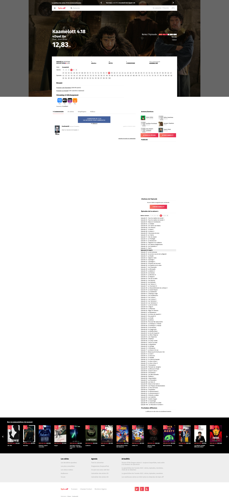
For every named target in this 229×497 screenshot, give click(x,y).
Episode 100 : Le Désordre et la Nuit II (152, 404)
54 (96, 75)
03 (68, 73)
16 (103, 73)
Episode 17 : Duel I (146, 248)
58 (107, 75)
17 (106, 73)
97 (101, 78)
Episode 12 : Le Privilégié (148, 239)
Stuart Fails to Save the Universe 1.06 (130, 3)
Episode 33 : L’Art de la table (149, 278)
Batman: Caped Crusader (43, 446)
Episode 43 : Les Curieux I (148, 297)
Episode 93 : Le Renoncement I (150, 391)
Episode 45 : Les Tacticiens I (149, 301)
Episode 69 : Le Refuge (147, 346)
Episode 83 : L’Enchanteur (148, 372)
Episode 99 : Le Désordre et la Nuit (151, 403)
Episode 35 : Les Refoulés (148, 282)
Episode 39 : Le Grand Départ (149, 290)
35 (154, 73)
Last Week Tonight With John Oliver (199, 446)
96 (98, 78)
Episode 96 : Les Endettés (148, 397)
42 (63, 75)
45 (71, 75)
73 (147, 75)
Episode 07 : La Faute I (147, 229)
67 (131, 75)
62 (117, 75)
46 (74, 75)
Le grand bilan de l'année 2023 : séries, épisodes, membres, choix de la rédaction (142, 469)
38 (162, 73)
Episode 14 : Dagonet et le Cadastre (151, 242)
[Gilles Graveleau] (161, 116)
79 (163, 75)
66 (128, 75)
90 (82, 78)
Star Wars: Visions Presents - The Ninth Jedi (76, 447)
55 (98, 75)
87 (74, 78)
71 (141, 75)
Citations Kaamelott (158, 206)
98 (103, 78)
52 (90, 75)
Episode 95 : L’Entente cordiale (150, 395)
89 (79, 78)
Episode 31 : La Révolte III (148, 275)
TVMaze (69, 496)
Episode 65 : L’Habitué (147, 339)
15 (101, 73)
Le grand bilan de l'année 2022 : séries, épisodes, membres (142, 473)
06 (77, 73)
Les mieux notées (67, 470)
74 (150, 75)
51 (88, 75)
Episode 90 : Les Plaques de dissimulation (153, 386)
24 (125, 73)
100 (109, 78)
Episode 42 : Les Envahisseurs (149, 295)
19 (111, 73)
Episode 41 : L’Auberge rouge (149, 293)
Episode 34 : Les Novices (148, 280)
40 (168, 73)
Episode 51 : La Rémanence (148, 312)
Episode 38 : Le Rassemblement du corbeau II (154, 288)
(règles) (174, 40)
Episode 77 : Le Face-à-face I (149, 361)
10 (87, 73)
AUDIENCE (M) (153, 63)
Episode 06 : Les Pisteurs (148, 227)
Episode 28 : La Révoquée (148, 269)
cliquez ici (94, 123)
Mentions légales (101, 489)
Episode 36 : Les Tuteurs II (148, 284)
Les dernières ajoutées (69, 462)
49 (82, 75)
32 (146, 73)
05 (74, 73)
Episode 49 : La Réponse (148, 308)
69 (136, 75)
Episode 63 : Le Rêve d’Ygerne (149, 335)
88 (77, 78)
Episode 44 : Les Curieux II (148, 299)
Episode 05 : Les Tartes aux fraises (151, 225)
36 (157, 73)
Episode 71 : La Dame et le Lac (149, 350)
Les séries (65, 459)
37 (160, 73)
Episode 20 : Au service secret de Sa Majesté (153, 254)
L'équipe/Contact (86, 489)
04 (71, 73)
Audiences (64, 473)
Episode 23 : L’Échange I (147, 260)
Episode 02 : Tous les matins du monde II (153, 220)
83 (63, 78)
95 (95, 78)
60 (112, 75)
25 (127, 73)
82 (171, 75)
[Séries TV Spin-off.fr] (62, 8)
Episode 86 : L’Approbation (148, 378)
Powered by (59, 106)
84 (66, 78)
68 (133, 75)
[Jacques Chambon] (161, 122)
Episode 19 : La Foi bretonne (149, 252)
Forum (63, 477)
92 (87, 78)
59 (109, 75)
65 (125, 75)
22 (119, 73)
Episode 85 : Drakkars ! (147, 376)
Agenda (94, 459)
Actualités (126, 459)
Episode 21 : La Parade (147, 256)
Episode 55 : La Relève (147, 320)
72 (144, 75)
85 (69, 78)
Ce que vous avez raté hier (100, 470)
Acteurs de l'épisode (149, 135)
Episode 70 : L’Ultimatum (148, 348)
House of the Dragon (151, 446)
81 (168, 75)
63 (120, 75)
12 (93, 73)
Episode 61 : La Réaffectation (149, 331)
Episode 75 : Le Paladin (147, 357)
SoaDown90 (65, 126)
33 (149, 73)
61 (114, 75)
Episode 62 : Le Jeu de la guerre (150, 333)
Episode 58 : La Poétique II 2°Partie (151, 325)
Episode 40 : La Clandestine (149, 292)
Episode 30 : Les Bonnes (148, 273)
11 (90, 73)
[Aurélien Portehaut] (143, 122)
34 (152, 73)
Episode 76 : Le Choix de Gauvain (150, 359)
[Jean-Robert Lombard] (143, 128)
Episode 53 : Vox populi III (148, 316)
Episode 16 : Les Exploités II (149, 246)
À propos (74, 489)
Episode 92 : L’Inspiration (148, 389)
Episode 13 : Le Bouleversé (148, 241)
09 (85, 73)
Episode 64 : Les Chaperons (149, 337)
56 (101, 75)
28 (136, 73)
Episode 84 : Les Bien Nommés (150, 374)
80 (166, 75)
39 (165, 73)
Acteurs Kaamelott (167, 135)
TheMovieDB (75, 496)
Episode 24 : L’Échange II (148, 261)
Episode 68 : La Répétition (148, 344)
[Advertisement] (150, 92)
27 (133, 73)
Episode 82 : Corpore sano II (149, 371)
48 (80, 75)
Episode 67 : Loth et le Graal (149, 342)
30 (141, 73)
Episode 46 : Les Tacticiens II (149, 303)
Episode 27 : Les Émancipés (149, 267)
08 (82, 73)
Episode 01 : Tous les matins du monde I (152, 218)
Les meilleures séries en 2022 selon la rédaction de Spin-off (143, 477)
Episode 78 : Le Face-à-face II (149, 363)
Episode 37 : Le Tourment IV (149, 286)
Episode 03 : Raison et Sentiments (150, 222)
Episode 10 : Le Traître (147, 235)
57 (104, 75)
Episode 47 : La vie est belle (149, 305)
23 (122, 73)
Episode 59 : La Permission (148, 327)
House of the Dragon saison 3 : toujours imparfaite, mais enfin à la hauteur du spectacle (143, 463)
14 (98, 73)
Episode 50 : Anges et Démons (149, 310)
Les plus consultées (68, 466)
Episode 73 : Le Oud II (147, 354)
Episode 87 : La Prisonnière (148, 380)
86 (71, 78)
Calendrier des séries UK (99, 477)
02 (66, 73)
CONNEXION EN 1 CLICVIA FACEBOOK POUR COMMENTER (94, 119)
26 (130, 73)
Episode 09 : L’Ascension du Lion (150, 233)
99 (106, 78)
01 (63, 73)
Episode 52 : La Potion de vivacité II (151, 314)
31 (144, 73)
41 (171, 73)
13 (95, 73)
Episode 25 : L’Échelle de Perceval (150, 263)
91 (85, 78)
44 (69, 75)
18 (109, 73)
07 (79, 73)
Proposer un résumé (62, 90)
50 (85, 75)
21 (117, 73)
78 (160, 75)
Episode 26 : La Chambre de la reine (151, 265)
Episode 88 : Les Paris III (148, 382)
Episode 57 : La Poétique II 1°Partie (151, 323)
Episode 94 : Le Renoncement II (150, 393)
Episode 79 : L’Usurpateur (148, 365)
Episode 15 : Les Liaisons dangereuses (152, 244)
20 (114, 73)
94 (93, 78)
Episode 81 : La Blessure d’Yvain (150, 369)
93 (90, 78)
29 (138, 73)
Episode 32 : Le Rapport (148, 276)
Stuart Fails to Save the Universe (122, 446)
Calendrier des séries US (99, 473)
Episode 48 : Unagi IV (147, 307)
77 (158, 75)
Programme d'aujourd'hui (100, 466)
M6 (69, 63)
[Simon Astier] (143, 116)
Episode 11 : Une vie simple (149, 237)
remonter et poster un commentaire (127, 138)
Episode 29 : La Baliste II (148, 271)
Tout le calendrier (97, 462)
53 (93, 75)
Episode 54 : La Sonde (147, 318)
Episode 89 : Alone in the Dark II (150, 384)
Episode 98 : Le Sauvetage (148, 401)
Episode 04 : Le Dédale (147, 224)
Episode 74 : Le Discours (148, 355)
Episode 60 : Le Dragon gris (149, 329)
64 (123, 75)
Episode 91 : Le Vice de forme (149, 387)
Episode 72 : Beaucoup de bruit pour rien (153, 352)
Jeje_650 (108, 3)
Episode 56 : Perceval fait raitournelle (152, 322)
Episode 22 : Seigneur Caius (148, 258)
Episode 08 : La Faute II (147, 231)
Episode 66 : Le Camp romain (149, 340)
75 (152, 75)
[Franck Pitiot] (161, 128)
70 (139, 75)
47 (77, 75)
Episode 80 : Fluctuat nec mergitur (151, 367)
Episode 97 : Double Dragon (149, 399)
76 (155, 75)
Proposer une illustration (63, 87)
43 (66, 75)
